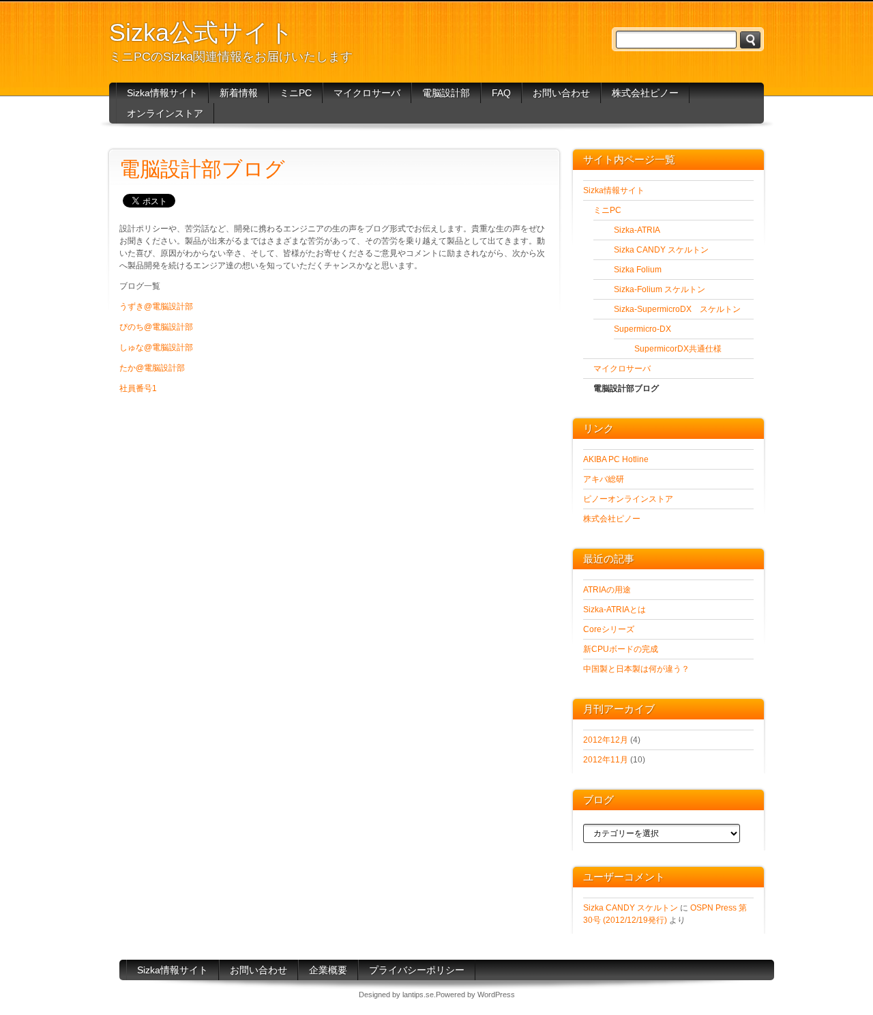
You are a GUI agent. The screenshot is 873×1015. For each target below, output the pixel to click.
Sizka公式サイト (201, 32)
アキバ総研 (603, 479)
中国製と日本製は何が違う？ (636, 669)
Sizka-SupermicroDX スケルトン (677, 309)
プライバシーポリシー (416, 969)
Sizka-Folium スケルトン (659, 289)
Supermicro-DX (642, 329)
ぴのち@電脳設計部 (156, 327)
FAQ (501, 92)
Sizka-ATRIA (637, 230)
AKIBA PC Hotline (616, 459)
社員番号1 (138, 388)
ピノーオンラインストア (628, 499)
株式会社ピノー (645, 92)
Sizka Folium (638, 269)
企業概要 (328, 969)
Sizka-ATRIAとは (614, 609)
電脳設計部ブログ (626, 388)
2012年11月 (605, 759)
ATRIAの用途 (607, 590)
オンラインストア (165, 113)
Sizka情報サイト (162, 92)
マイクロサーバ (367, 92)
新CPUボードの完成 (620, 649)
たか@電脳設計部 (152, 368)
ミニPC (296, 92)
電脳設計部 (446, 92)
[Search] (750, 39)
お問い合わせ (561, 92)
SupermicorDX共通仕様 (678, 349)
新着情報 (239, 92)
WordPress (496, 994)
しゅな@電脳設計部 (156, 347)
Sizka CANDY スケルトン (661, 250)
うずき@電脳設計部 (156, 306)
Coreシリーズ (608, 629)
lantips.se (418, 994)
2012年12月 (605, 740)
